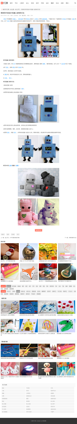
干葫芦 (52, 412)
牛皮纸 (27, 388)
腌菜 (27, 398)
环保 (42, 3)
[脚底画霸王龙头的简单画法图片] (66, 325)
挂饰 (73, 19)
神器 (3, 393)
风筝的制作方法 (72, 237)
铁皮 (3, 401)
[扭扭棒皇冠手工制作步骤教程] (10, 307)
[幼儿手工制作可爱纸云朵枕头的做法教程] (10, 325)
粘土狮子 (53, 404)
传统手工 (65, 291)
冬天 (33, 286)
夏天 (26, 286)
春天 (23, 286)
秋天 (30, 286)
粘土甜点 (53, 401)
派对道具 (4, 406)
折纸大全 (23, 291)
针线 (6, 78)
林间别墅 (53, 396)
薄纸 (6, 74)
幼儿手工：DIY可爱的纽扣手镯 (12, 237)
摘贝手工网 (6, 9)
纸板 (8, 132)
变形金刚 (20, 19)
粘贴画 (19, 286)
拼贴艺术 (53, 406)
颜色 (14, 67)
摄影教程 (17, 294)
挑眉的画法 (53, 398)
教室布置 (12, 288)
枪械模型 (28, 409)
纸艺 (37, 3)
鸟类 (47, 286)
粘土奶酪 (4, 404)
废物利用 (34, 291)
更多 (67, 3)
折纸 (32, 3)
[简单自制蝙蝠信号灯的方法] (28, 369)
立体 (10, 165)
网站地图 (44, 421)
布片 (15, 132)
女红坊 (38, 291)
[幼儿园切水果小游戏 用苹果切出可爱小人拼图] (47, 369)
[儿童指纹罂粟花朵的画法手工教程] (66, 307)
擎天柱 (28, 19)
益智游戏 (6, 288)
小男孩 (36, 19)
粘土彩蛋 (28, 404)
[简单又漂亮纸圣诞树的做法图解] (47, 350)
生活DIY (49, 291)
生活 (57, 3)
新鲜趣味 (39, 294)
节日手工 (9, 291)
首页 (11, 3)
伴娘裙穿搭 (4, 398)
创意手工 (54, 291)
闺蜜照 (52, 393)
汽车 (56, 286)
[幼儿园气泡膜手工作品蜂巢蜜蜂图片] (28, 325)
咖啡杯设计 (53, 390)
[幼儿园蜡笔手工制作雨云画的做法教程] (47, 307)
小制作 (22, 3)
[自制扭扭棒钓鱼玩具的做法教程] (28, 307)
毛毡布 (20, 67)
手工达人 (70, 291)
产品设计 (33, 294)
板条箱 (27, 401)
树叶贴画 (14, 286)
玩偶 (17, 165)
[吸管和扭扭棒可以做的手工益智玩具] (47, 325)
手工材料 (4, 409)
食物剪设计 (29, 396)
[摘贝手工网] (4, 3)
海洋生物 (52, 286)
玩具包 (27, 406)
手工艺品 (60, 291)
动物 (40, 286)
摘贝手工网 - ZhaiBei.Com (37, 421)
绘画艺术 (22, 294)
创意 (62, 3)
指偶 (66, 286)
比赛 (3, 396)
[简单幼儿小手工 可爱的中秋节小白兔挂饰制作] (10, 369)
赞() (39, 230)
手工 (18, 234)
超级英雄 (44, 19)
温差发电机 (53, 409)
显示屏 (63, 64)
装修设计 (28, 294)
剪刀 (10, 78)
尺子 (14, 64)
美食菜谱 (6, 294)
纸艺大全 (28, 291)
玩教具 (70, 286)
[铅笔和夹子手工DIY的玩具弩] (28, 350)
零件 (22, 89)
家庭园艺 (12, 294)
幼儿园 (12, 9)
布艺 (8, 21)
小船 (60, 286)
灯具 (52, 388)
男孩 (5, 19)
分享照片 (28, 393)
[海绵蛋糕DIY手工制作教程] (66, 350)
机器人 (14, 19)
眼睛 (44, 64)
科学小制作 (29, 412)
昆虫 (44, 286)
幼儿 (27, 3)
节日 (16, 3)
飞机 (63, 286)
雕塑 (52, 3)
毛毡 (7, 67)
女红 (47, 3)
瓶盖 (3, 388)
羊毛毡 (64, 19)
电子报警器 (4, 412)
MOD (27, 390)
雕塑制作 (44, 291)
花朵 (37, 286)
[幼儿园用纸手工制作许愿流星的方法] (66, 369)
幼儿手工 (17, 9)
